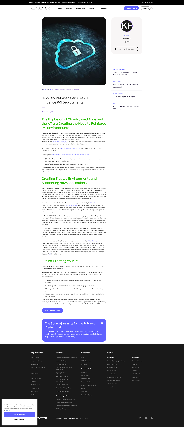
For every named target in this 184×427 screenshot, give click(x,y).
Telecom (134, 364)
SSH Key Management (63, 409)
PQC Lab (84, 364)
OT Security (110, 387)
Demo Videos (85, 379)
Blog (142, 2)
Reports (83, 388)
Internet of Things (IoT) (60, 142)
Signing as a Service (62, 376)
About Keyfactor (36, 378)
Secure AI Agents (112, 384)
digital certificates (71, 205)
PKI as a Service (61, 364)
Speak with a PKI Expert (52, 311)
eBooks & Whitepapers (88, 385)
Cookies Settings (19, 419)
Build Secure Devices (113, 380)
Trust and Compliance (38, 367)
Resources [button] (103, 8)
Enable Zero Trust (112, 367)
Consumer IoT (136, 377)
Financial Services (137, 361)
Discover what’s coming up (84, 2)
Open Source (35, 364)
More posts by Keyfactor (127, 49)
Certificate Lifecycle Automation (66, 358)
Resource (84, 372)
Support (147, 2)
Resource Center (86, 369)
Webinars (84, 392)
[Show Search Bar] (152, 8)
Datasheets (85, 375)
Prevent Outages (112, 364)
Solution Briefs (86, 382)
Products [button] (59, 8)
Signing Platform (61, 373)
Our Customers (35, 385)
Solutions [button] (69, 8)
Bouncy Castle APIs (62, 385)
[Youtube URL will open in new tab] (146, 418)
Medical (134, 371)
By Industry (135, 358)
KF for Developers (86, 361)
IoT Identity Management (64, 402)
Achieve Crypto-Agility (114, 377)
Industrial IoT (136, 374)
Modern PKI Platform (62, 361)
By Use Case (110, 358)
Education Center (86, 395)
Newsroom (34, 391)
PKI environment (93, 241)
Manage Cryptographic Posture (116, 361)
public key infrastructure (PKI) (70, 148)
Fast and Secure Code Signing (65, 399)
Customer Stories (36, 361)
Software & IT (136, 380)
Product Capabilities (62, 396)
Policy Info (7, 410)
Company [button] (92, 8)
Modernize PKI (111, 371)
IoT (50, 254)
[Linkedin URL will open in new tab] (140, 418)
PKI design (93, 203)
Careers (33, 381)
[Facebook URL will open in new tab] (152, 418)
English (152, 2)
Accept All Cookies (19, 414)
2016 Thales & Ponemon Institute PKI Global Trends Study (70, 155)
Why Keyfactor (35, 358)
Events (33, 394)
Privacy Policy (84, 418)
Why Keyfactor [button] (81, 8)
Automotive (135, 367)
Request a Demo (131, 8)
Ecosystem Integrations (63, 388)
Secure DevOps (111, 374)
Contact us (145, 8)
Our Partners (35, 388)
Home (43, 89)
